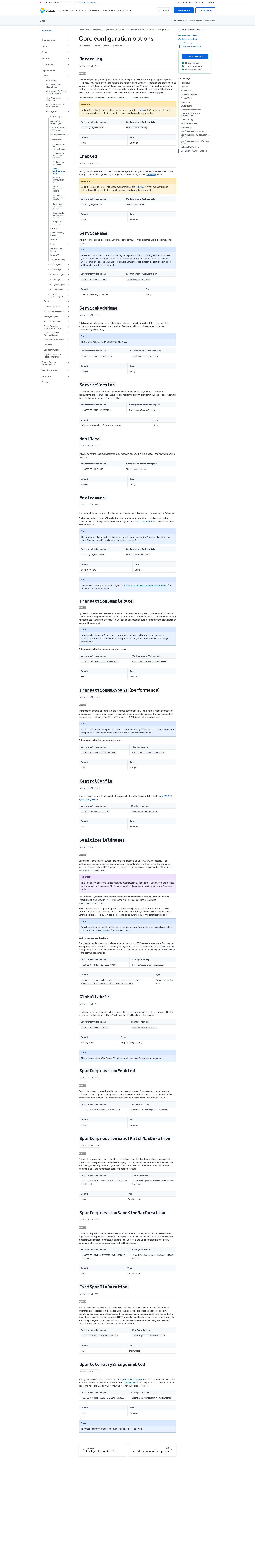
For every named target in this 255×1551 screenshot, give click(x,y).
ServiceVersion (187, 98)
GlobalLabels (186, 127)
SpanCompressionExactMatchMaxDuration (195, 136)
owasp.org (104, 930)
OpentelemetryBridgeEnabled (194, 151)
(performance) (120, 689)
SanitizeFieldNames (189, 123)
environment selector (145, 521)
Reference (210, 20)
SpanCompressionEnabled (192, 131)
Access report (90, 2)
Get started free (195, 56)
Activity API (130, 1382)
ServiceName (187, 91)
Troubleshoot (196, 20)
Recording (185, 83)
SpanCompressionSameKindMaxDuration (195, 142)
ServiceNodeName (189, 94)
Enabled (184, 87)
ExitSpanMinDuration (190, 147)
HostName (185, 102)
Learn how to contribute (191, 46)
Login (212, 2)
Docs (128, 10)
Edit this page (187, 43)
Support (199, 2)
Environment (186, 106)
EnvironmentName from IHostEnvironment (146, 585)
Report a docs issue (189, 39)
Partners (190, 2)
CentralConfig (187, 120)
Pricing (121, 10)
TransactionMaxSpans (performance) (190, 114)
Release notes (180, 20)
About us (180, 2)
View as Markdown (189, 35)
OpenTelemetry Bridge (131, 1379)
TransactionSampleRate (191, 110)
